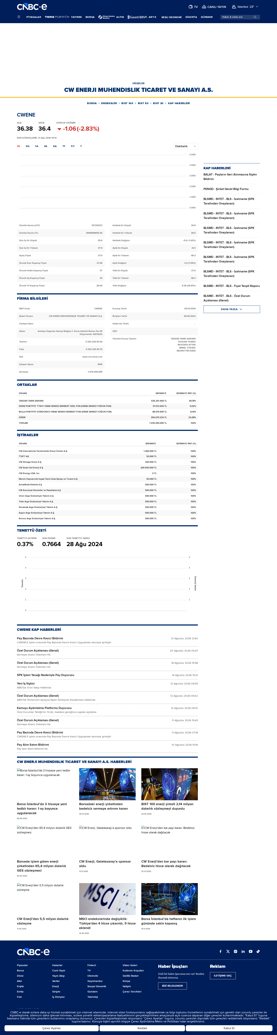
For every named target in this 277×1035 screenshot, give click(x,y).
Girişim (56, 991)
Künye (126, 981)
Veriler (56, 981)
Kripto (20, 986)
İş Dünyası (58, 996)
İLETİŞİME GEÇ (223, 975)
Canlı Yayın (58, 970)
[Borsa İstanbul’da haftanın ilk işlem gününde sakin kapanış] (169, 899)
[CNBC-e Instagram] (235, 952)
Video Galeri (130, 965)
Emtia (20, 991)
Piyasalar (33, 17)
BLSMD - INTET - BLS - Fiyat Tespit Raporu (232, 286)
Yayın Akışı (58, 975)
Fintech (91, 965)
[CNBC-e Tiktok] (258, 952)
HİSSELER (138, 83)
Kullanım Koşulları (133, 970)
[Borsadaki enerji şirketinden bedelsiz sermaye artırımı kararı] (107, 784)
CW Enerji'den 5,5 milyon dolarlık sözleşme (43, 921)
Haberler (57, 965)
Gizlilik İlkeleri (130, 975)
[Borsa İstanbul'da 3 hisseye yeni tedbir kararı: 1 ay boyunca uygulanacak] (45, 784)
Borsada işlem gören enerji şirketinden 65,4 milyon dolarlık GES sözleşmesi (41, 866)
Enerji (55, 986)
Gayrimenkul (94, 981)
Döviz (20, 975)
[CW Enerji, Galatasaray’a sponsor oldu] (107, 842)
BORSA (92, 103)
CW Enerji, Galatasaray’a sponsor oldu (105, 863)
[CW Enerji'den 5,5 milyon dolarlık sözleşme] (45, 899)
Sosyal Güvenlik (96, 986)
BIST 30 (158, 103)
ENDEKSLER (109, 103)
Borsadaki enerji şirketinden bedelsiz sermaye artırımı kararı (103, 806)
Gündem (207, 17)
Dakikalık (181, 146)
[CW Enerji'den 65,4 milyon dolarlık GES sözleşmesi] (45, 842)
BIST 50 (143, 103)
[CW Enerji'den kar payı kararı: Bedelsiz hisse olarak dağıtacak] (169, 842)
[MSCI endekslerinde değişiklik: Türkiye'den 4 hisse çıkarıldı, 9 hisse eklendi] (107, 899)
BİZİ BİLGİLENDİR (172, 985)
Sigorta (191, 17)
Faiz (19, 996)
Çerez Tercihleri (132, 991)
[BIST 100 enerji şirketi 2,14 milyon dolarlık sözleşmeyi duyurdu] (169, 784)
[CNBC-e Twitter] (228, 952)
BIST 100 (127, 103)
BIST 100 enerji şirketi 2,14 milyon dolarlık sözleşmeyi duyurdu (167, 806)
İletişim (127, 986)
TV (89, 970)
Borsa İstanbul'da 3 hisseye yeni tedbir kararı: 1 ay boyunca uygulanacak (42, 808)
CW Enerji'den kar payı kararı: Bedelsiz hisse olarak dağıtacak (166, 863)
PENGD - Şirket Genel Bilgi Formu (226, 189)
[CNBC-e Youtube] (251, 952)
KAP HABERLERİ (179, 103)
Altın (19, 981)
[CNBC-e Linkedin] (243, 952)
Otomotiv (92, 975)
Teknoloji (92, 996)
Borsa (90, 17)
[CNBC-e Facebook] (220, 952)
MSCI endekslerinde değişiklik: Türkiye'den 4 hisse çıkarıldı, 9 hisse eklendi (107, 923)
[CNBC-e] (32, 6)
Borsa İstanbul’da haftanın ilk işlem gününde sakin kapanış (168, 921)
